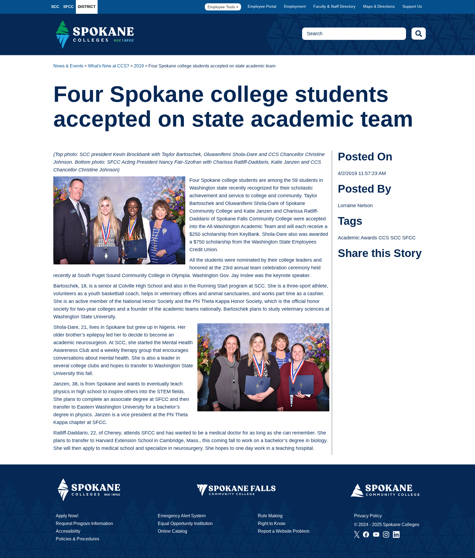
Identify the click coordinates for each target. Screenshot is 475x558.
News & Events (68, 66)
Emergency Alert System (182, 515)
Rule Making (270, 515)
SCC (55, 6)
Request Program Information (84, 523)
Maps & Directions (379, 6)
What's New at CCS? (108, 66)
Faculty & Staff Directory (334, 6)
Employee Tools (222, 7)
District (87, 6)
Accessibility (68, 531)
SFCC (68, 6)
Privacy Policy (368, 515)
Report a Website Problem (283, 531)
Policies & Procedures (77, 539)
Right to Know (271, 523)
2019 (139, 66)
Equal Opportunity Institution (185, 523)
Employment (295, 6)
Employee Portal (262, 6)
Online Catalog (172, 531)
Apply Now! (67, 515)
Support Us (412, 6)
